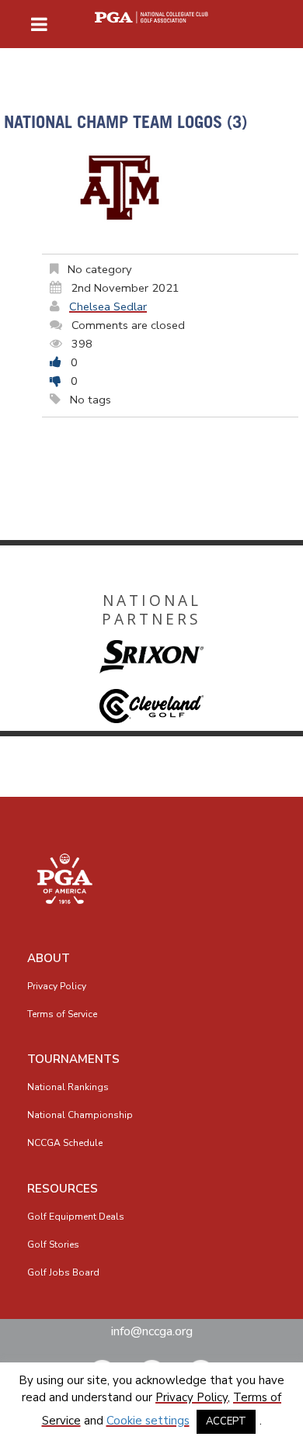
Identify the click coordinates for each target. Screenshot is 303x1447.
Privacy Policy (56, 986)
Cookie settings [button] (148, 1420)
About (48, 958)
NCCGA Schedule (65, 1143)
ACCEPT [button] (226, 1421)
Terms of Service (62, 1014)
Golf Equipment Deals (75, 1216)
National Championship (80, 1115)
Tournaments (73, 1059)
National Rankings (68, 1087)
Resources (62, 1188)
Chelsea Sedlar (108, 306)
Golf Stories (53, 1244)
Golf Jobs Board (63, 1272)
